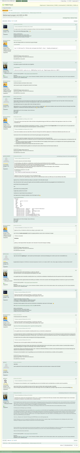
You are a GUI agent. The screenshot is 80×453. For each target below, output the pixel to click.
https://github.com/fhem (25, 76)
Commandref (62, 5)
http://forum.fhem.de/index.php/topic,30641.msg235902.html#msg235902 (28, 325)
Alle (16, 20)
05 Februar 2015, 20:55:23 (17, 253)
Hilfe (61, 451)
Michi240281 (7, 96)
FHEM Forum (9, 5)
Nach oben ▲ (76, 451)
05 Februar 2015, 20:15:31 (17, 225)
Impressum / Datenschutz (46, 5)
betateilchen (7, 40)
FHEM (55, 5)
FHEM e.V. (75, 5)
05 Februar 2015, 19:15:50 (17, 156)
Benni (5, 378)
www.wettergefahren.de (37, 410)
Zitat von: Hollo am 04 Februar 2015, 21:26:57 (22, 158)
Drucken (75, 21)
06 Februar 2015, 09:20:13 (17, 362)
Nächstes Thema (74, 17)
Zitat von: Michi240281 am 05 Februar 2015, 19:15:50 (24, 227)
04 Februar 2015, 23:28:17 (17, 40)
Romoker (6, 254)
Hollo (5, 24)
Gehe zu (61, 445)
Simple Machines (9, 451)
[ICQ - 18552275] (3, 75)
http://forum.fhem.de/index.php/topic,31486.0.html (25, 305)
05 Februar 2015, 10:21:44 (17, 62)
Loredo (6, 62)
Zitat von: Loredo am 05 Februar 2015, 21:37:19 (23, 292)
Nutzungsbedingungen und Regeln (68, 451)
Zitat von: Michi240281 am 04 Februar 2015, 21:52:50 (24, 26)
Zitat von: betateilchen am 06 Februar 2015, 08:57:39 (23, 380)
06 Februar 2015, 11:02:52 (17, 392)
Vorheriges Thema (66, 17)
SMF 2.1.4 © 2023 (4, 451)
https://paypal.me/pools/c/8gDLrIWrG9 (31, 73)
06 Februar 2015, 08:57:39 (17, 314)
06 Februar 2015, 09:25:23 (17, 378)
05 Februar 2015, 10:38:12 (17, 81)
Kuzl (5, 362)
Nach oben (5, 440)
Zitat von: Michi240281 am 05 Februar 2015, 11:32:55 (24, 119)
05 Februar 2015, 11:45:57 (17, 116)
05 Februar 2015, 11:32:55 (17, 96)
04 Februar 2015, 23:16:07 (18, 24)
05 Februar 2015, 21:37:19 (17, 270)
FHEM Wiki (69, 5)
